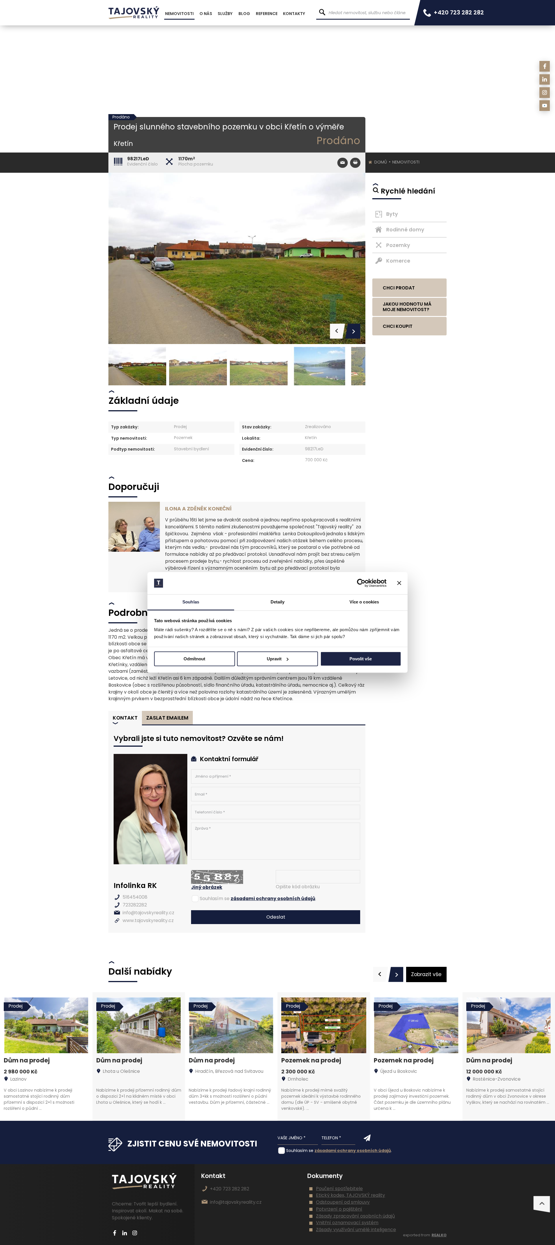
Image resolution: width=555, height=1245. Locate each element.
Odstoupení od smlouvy (343, 1202)
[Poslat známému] (342, 163)
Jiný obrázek (206, 887)
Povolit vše (360, 658)
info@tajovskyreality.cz (148, 912)
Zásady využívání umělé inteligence (356, 1229)
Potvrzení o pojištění (339, 1209)
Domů (380, 162)
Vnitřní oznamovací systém (347, 1222)
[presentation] (380, 974)
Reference (267, 13)
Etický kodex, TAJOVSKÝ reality (350, 1195)
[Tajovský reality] (133, 12)
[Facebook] (544, 66)
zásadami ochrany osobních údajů (273, 898)
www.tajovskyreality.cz (148, 920)
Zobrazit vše (426, 974)
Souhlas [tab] (190, 601)
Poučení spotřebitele (339, 1188)
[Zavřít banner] (399, 583)
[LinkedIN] (544, 79)
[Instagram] (544, 92)
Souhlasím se (215, 898)
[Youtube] (544, 105)
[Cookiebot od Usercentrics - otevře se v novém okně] (361, 583)
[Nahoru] (541, 1204)
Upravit (274, 658)
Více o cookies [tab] (364, 601)
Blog (244, 13)
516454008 (135, 897)
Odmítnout (194, 658)
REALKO (439, 1235)
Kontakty (294, 13)
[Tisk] (355, 163)
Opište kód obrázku (298, 886)
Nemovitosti (405, 162)
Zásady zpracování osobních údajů (355, 1216)
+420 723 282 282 (459, 12)
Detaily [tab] (278, 601)
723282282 (135, 905)
